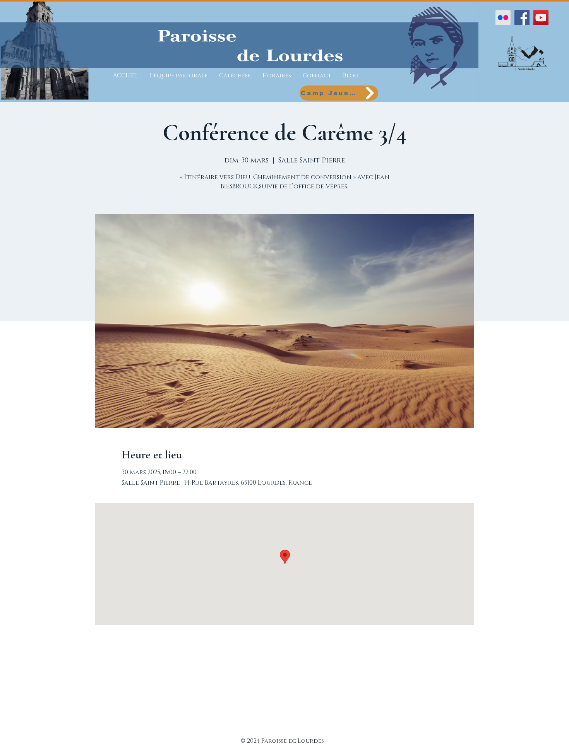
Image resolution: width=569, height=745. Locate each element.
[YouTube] (540, 17)
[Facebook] (522, 17)
